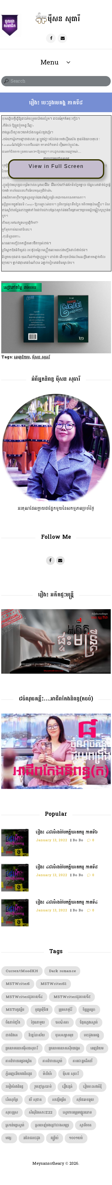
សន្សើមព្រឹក (59, 1100)
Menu (49, 62)
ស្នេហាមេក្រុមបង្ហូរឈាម (77, 1112)
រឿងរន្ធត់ (67, 1086)
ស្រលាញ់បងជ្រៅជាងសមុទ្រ (52, 1125)
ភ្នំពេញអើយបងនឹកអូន (19, 1074)
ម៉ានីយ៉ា (47, 1074)
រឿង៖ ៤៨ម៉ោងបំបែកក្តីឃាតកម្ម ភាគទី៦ (67, 832)
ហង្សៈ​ (9, 1138)
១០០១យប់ (76, 1138)
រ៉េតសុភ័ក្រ (12, 1100)
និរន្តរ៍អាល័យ (37, 1035)
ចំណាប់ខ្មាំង (13, 1022)
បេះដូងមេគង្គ (91, 1035)
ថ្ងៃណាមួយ (38, 1022)
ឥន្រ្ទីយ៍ (54, 1138)
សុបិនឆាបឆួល (85, 1100)
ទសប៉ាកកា (62, 1022)
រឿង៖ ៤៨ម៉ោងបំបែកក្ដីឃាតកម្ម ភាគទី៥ (67, 867)
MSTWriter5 (18, 984)
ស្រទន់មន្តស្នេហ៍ (15, 1125)
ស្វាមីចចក (85, 1125)
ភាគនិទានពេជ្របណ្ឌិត (19, 1061)
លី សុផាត (35, 1100)
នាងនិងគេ (12, 1035)
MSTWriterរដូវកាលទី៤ (24, 997)
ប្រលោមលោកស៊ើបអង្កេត (64, 1048)
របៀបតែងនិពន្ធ (14, 1086)
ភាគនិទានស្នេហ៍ (52, 1061)
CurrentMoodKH (22, 971)
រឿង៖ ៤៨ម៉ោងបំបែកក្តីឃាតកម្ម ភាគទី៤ (67, 902)
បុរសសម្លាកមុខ (64, 1035)
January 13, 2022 (51, 840)
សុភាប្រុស (12, 1112)
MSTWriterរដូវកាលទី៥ (72, 997)
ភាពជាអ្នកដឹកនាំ (83, 1061)
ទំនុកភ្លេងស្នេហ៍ (89, 1022)
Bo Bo (77, 840)
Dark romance (62, 971)
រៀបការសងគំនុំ (92, 1086)
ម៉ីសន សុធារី (41, 357)
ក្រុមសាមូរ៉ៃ (65, 1009)
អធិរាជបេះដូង (31, 1138)
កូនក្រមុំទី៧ (41, 1009)
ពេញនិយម (22, 357)
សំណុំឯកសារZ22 (40, 1112)
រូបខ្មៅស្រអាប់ (43, 1086)
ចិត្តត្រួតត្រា (89, 1009)
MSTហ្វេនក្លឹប (15, 1009)
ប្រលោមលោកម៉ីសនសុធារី (22, 1048)
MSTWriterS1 (53, 984)
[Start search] (5, 81)
